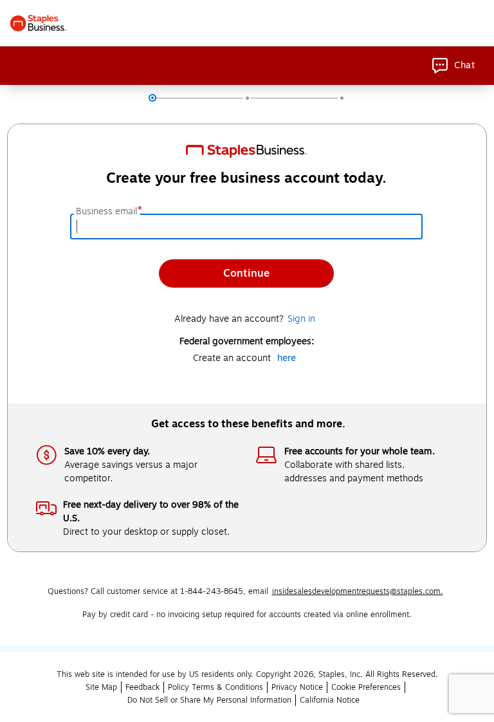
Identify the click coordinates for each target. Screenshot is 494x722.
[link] (453, 65)
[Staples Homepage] (38, 23)
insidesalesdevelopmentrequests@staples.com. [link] (357, 591)
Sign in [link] (301, 319)
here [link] (286, 358)
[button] (142, 687)
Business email (108, 212)
